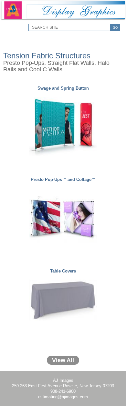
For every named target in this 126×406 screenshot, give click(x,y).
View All (63, 360)
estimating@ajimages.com (63, 396)
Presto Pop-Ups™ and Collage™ (63, 179)
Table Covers (63, 271)
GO (115, 27)
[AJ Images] (63, 19)
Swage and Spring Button (63, 88)
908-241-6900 (63, 391)
